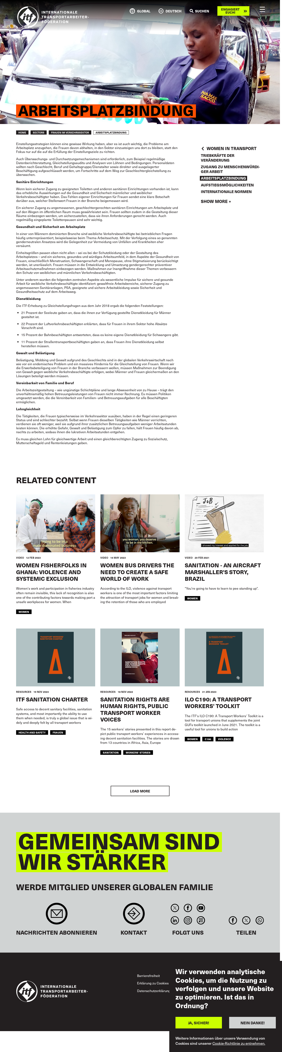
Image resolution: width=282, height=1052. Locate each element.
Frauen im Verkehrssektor (70, 132)
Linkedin (174, 920)
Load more (140, 790)
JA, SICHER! (198, 1022)
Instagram (187, 920)
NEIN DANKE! (253, 1022)
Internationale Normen (226, 191)
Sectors (38, 132)
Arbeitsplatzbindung (223, 178)
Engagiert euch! (230, 11)
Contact (134, 916)
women (24, 612)
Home (22, 132)
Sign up (57, 916)
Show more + (216, 201)
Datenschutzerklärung (153, 990)
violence (224, 739)
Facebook (187, 908)
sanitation (111, 752)
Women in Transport (232, 148)
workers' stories (138, 752)
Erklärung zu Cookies (153, 982)
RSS (201, 920)
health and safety (32, 732)
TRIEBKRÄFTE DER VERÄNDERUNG (217, 157)
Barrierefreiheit (148, 975)
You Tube (201, 908)
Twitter (174, 908)
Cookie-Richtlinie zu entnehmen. (238, 1043)
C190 (208, 739)
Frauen (58, 732)
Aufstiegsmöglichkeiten (227, 185)
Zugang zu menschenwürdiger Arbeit (230, 169)
